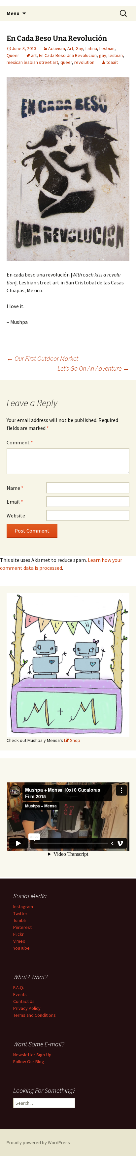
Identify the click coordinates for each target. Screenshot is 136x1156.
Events (20, 994)
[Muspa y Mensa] (68, 168)
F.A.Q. (18, 987)
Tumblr (19, 920)
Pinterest (22, 927)
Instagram (23, 906)
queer (66, 62)
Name (15, 488)
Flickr (18, 934)
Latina (91, 48)
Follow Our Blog (28, 1061)
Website (16, 515)
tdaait (112, 62)
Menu (13, 13)
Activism (56, 48)
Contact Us (24, 1001)
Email (15, 501)
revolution (84, 62)
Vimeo (19, 941)
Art (70, 48)
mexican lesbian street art (32, 62)
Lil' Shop (72, 740)
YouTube (21, 948)
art (34, 55)
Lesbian (107, 48)
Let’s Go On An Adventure (93, 368)
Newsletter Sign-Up (32, 1055)
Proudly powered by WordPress (38, 1142)
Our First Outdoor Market (42, 358)
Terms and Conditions (34, 1015)
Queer (13, 55)
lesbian (116, 55)
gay (102, 55)
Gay (79, 48)
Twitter (20, 913)
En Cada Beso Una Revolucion (68, 55)
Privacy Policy (27, 1008)
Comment (20, 442)
